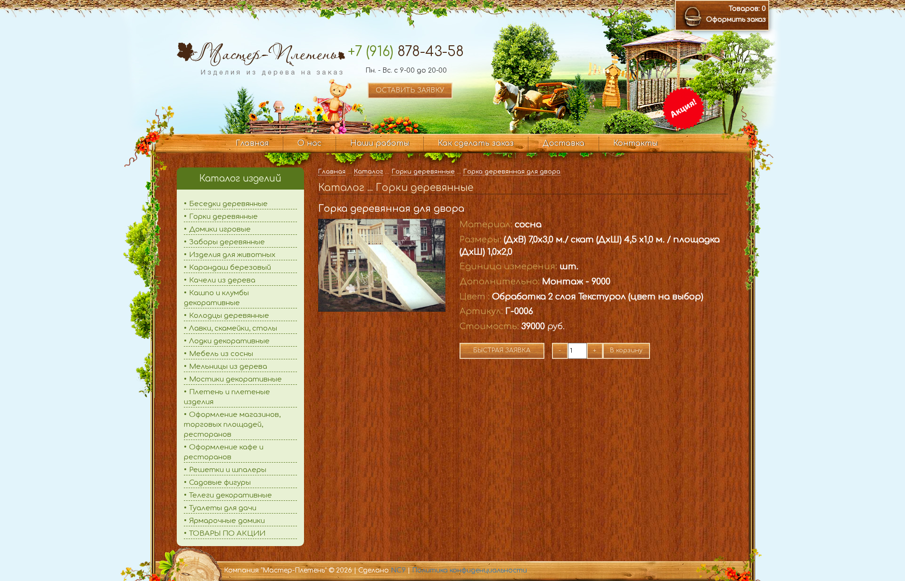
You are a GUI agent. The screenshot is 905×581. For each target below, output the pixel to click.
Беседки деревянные (228, 204)
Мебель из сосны (221, 354)
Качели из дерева (222, 280)
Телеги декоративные (230, 495)
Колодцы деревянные (229, 316)
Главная (252, 143)
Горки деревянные (223, 217)
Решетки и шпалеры (227, 470)
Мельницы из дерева (228, 367)
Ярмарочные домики (227, 521)
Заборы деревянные (227, 242)
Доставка (563, 143)
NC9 (398, 570)
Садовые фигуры (220, 483)
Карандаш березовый (230, 268)
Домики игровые (220, 229)
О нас (309, 143)
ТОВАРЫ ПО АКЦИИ (227, 534)
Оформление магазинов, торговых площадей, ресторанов (232, 425)
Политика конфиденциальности (469, 570)
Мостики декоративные (235, 379)
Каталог (368, 171)
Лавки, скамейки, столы (233, 328)
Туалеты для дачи (222, 508)
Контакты (635, 143)
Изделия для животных (232, 255)
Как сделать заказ (476, 143)
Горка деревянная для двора (511, 171)
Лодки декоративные (229, 341)
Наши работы (379, 143)
